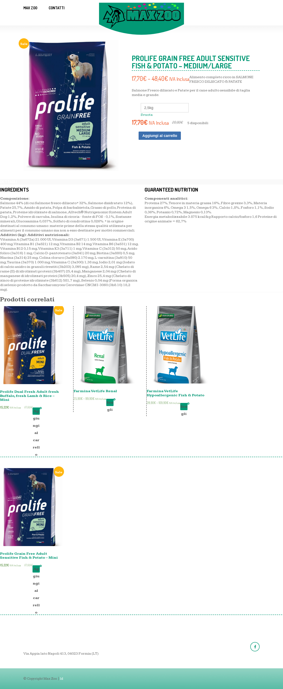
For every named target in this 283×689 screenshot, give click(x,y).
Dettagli (8, 181)
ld (61, 679)
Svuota (147, 115)
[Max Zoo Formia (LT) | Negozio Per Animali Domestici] (141, 15)
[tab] (8, 181)
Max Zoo (30, 8)
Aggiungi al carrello (159, 136)
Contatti (56, 8)
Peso (195, 104)
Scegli (109, 403)
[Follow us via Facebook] (255, 646)
